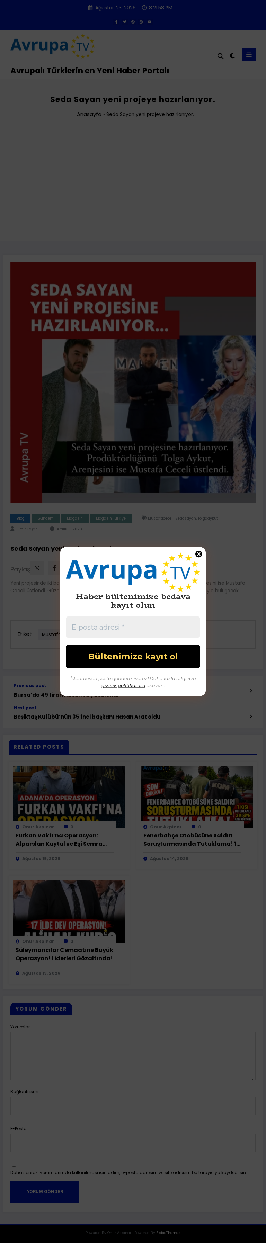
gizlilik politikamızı (123, 685)
